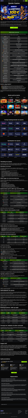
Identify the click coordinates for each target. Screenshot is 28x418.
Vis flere (14, 372)
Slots (23, 97)
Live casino (10, 97)
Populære (3, 97)
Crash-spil (17, 97)
